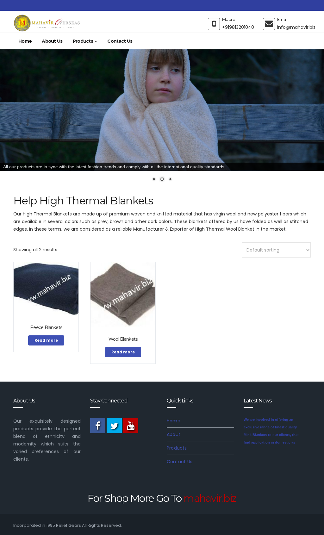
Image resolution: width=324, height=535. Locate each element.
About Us (52, 41)
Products (83, 41)
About (173, 434)
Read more (46, 340)
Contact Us (119, 41)
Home (25, 41)
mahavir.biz (210, 498)
